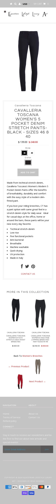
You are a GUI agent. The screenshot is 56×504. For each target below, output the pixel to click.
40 (32, 153)
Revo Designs (37, 481)
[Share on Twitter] (27, 267)
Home (6, 413)
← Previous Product (18, 366)
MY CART (41, 3)
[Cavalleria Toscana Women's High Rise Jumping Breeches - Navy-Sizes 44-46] (40, 328)
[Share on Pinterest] (33, 267)
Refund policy (10, 420)
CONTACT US (28, 273)
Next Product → (37, 381)
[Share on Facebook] (22, 267)
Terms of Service (11, 417)
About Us (33, 413)
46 (24, 153)
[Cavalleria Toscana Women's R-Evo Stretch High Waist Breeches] (15, 320)
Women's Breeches (32, 355)
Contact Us (34, 417)
